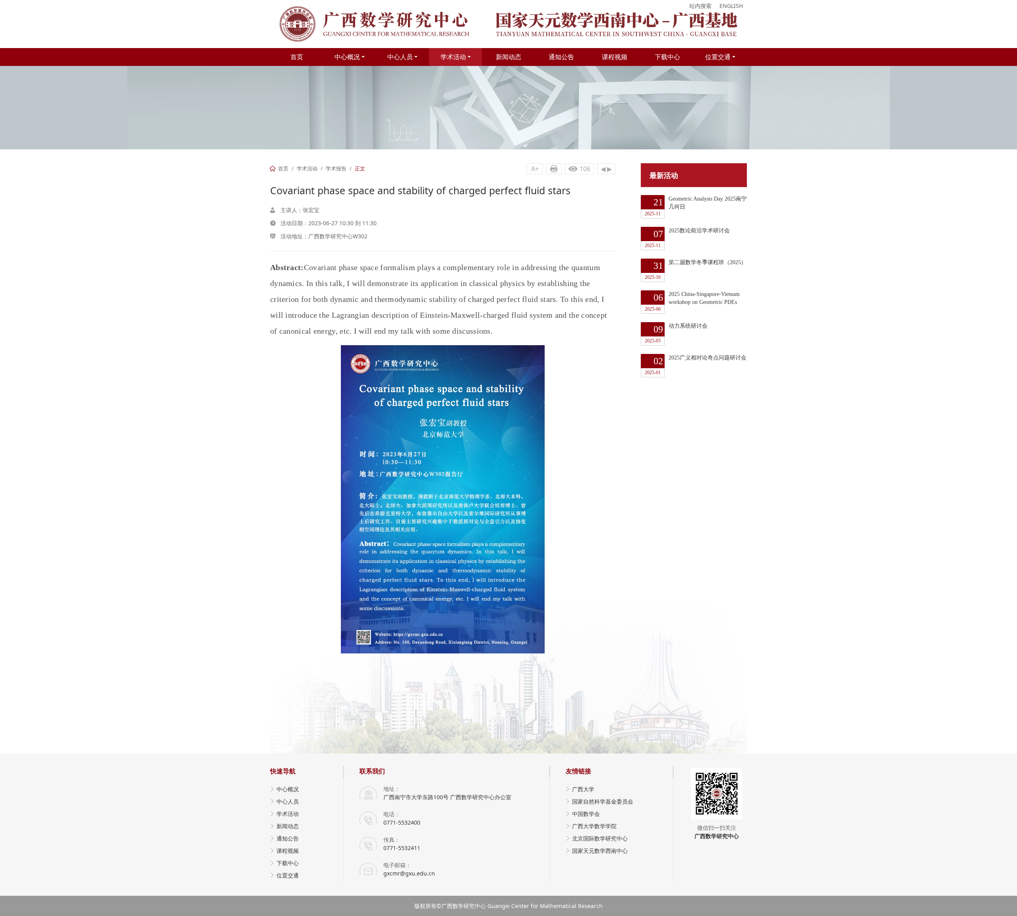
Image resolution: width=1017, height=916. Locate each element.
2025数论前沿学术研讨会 (687, 238)
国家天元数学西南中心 (600, 850)
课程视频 (614, 56)
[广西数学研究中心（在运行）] (508, 24)
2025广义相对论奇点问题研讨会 (695, 365)
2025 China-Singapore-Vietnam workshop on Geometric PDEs (692, 301)
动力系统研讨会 (676, 333)
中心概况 (347, 56)
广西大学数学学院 (594, 826)
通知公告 (561, 56)
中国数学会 (586, 813)
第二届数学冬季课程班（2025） (695, 269)
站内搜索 (700, 6)
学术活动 (453, 56)
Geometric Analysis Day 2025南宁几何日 (696, 206)
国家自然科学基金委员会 (602, 801)
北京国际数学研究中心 (600, 838)
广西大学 (583, 789)
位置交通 (718, 56)
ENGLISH (731, 6)
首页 (296, 56)
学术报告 (336, 168)
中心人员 (400, 56)
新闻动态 (508, 56)
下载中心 (667, 56)
